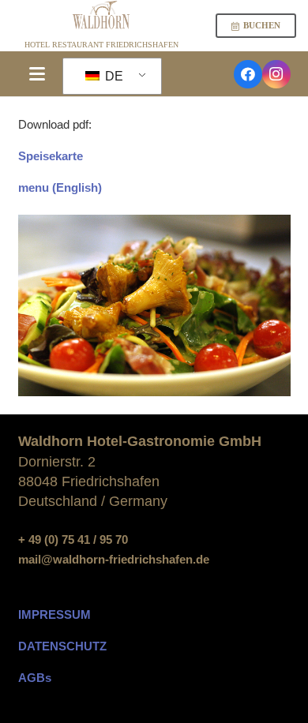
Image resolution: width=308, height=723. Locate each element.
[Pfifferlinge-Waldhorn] (154, 305)
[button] (37, 74)
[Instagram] (276, 74)
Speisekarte (50, 156)
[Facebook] (248, 74)
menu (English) (60, 187)
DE (112, 76)
